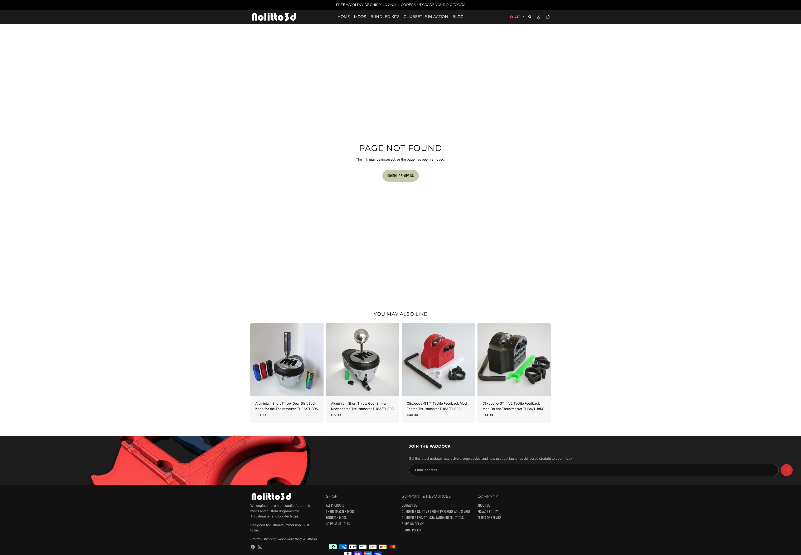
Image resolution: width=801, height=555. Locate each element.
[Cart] (547, 16)
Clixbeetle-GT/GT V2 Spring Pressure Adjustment (436, 511)
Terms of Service (489, 518)
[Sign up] (787, 470)
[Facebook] (252, 546)
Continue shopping (400, 175)
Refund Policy (411, 530)
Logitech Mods (336, 518)
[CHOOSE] (317, 389)
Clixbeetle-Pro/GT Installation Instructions (433, 518)
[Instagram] (260, 546)
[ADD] (468, 389)
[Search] (529, 16)
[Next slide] (317, 359)
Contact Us (409, 505)
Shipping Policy (413, 524)
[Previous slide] (256, 359)
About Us (483, 505)
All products (335, 505)
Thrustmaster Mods (340, 511)
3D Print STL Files (338, 524)
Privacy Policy (487, 511)
